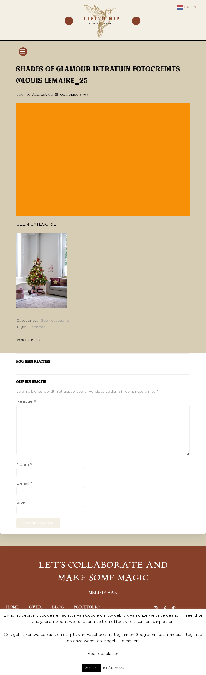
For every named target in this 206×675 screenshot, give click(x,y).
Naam (24, 464)
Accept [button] (91, 668)
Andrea (39, 95)
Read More (114, 668)
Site (20, 502)
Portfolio (87, 607)
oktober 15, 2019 (74, 95)
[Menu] (69, 21)
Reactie (26, 401)
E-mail (24, 483)
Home (12, 607)
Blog (58, 607)
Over (35, 607)
